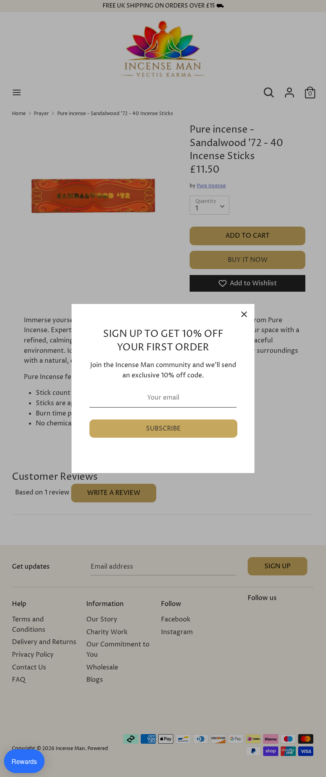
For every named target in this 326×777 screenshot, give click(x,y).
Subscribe (163, 428)
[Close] (244, 314)
